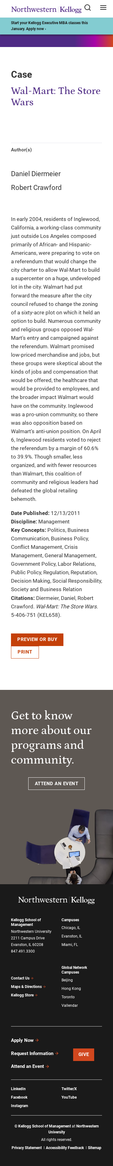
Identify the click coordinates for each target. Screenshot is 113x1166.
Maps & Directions (26, 987)
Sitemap (94, 1148)
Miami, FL (70, 945)
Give (83, 1054)
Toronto (68, 997)
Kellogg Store (22, 995)
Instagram (19, 1106)
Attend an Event (27, 1066)
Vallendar (70, 1005)
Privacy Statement (27, 1148)
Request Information (32, 1053)
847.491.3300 (23, 951)
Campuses (70, 920)
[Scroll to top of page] (102, 1133)
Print (25, 652)
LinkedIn (18, 1089)
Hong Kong (71, 988)
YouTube (69, 1097)
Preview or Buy (37, 639)
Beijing (67, 980)
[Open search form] (90, 8)
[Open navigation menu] (103, 8)
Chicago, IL (71, 928)
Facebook (19, 1097)
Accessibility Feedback (65, 1148)
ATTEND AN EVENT (56, 783)
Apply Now (22, 1040)
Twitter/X (69, 1089)
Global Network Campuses (74, 969)
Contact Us (20, 978)
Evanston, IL (72, 936)
